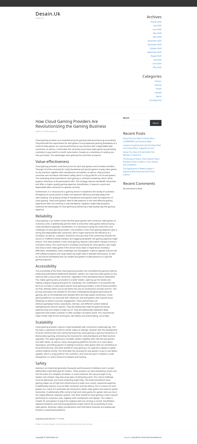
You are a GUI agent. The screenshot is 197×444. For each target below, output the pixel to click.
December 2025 (154, 40)
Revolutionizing (79, 424)
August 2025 (156, 55)
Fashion (158, 81)
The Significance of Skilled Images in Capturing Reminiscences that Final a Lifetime (139, 171)
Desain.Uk (48, 13)
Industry (70, 424)
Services (89, 424)
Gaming (158, 85)
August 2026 (156, 21)
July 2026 (157, 25)
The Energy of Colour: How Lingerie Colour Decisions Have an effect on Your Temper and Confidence (141, 161)
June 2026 (157, 29)
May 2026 (157, 33)
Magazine (128, 437)
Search (126, 117)
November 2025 (154, 44)
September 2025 (154, 52)
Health (158, 88)
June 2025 (157, 63)
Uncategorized (155, 100)
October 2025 (155, 48)
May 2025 (157, 67)
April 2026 (157, 36)
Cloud (58, 424)
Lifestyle (158, 92)
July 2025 (157, 59)
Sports (158, 96)
